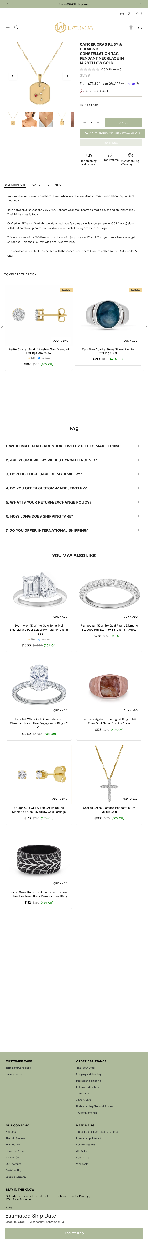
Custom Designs (85, 1144)
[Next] (140, 4)
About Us (11, 1132)
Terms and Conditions (18, 1067)
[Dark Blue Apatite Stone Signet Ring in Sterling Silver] (108, 315)
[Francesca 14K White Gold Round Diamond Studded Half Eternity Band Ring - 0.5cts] (109, 592)
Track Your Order (85, 1067)
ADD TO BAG (74, 1233)
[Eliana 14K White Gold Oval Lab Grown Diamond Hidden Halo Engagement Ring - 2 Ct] (39, 686)
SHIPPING (55, 184)
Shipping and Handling (88, 1074)
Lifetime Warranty (16, 1176)
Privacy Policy (14, 1074)
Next (67, 76)
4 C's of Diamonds (86, 1112)
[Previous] (7, 4)
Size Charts (82, 1093)
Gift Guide (82, 1151)
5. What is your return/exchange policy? (48, 502)
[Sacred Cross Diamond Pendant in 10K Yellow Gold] (109, 774)
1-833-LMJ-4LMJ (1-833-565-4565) (97, 1132)
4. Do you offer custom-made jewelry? (46, 488)
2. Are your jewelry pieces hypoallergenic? (51, 460)
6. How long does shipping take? (39, 516)
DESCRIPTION (15, 184)
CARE (36, 184)
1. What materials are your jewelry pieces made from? (63, 446)
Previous (13, 76)
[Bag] (139, 27)
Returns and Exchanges (89, 1087)
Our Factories (13, 1164)
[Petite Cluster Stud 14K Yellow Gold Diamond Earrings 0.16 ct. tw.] (39, 315)
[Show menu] (8, 27)
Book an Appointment (88, 1138)
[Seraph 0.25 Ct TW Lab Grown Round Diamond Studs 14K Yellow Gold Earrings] (39, 774)
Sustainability (13, 1170)
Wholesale (82, 1164)
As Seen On (12, 1157)
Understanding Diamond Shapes (94, 1106)
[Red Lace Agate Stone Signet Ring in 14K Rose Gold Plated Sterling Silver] (109, 686)
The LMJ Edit (13, 1144)
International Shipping (88, 1080)
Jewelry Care (83, 1099)
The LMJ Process (15, 1138)
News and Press (15, 1151)
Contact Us (82, 1157)
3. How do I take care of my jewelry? (44, 474)
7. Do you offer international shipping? (47, 530)
